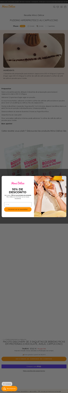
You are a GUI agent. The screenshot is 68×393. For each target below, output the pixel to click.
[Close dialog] (64, 178)
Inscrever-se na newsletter (18, 209)
